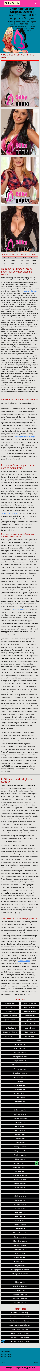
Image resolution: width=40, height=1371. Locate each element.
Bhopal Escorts (30, 1036)
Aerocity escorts (20, 1245)
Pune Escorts (30, 1016)
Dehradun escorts (20, 1077)
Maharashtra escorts (20, 1278)
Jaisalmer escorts (20, 1196)
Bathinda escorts (20, 1225)
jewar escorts (20, 1253)
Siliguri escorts (20, 1139)
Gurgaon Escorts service (9, 513)
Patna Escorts (10, 1036)
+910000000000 (6, 1354)
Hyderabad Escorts (10, 1016)
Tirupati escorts (20, 1151)
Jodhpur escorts (20, 1110)
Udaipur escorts (20, 1155)
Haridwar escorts (20, 1208)
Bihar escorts (20, 1282)
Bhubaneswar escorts (20, 1065)
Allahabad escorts (20, 1048)
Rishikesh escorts (20, 1180)
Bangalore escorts (20, 1061)
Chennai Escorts (30, 1012)
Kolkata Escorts (10, 1012)
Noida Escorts (10, 1007)
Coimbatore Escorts (10, 1032)
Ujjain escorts (20, 1159)
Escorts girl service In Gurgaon (25, 437)
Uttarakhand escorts (20, 1286)
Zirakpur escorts (20, 1302)
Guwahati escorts (20, 1085)
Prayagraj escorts (20, 1257)
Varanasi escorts (20, 1163)
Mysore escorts (20, 1122)
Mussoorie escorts (20, 1118)
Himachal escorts (20, 1290)
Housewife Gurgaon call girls (20, 1313)
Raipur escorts (20, 1130)
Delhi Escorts (10, 1003)
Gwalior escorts (20, 1089)
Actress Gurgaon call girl (20, 1337)
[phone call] (3, 1341)
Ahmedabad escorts (20, 1167)
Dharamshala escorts (20, 1175)
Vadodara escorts (20, 1069)
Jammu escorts (20, 1102)
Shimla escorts (20, 1143)
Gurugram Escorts (30, 1003)
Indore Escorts (30, 1028)
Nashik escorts (20, 1126)
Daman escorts (20, 1200)
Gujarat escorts (20, 1212)
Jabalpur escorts (20, 1094)
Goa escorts (20, 1081)
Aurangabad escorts (20, 1057)
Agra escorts (20, 1040)
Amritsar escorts (20, 1053)
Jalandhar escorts (20, 1106)
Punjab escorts (20, 1266)
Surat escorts (20, 1221)
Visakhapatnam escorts (20, 1298)
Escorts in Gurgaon (30, 291)
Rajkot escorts (20, 1216)
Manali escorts (20, 1171)
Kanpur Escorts (30, 1020)
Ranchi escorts (20, 1134)
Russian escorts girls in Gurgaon (20, 1325)
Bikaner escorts (20, 1192)
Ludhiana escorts (20, 1114)
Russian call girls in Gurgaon (20, 1321)
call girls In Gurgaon (19, 609)
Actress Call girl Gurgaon (20, 1341)
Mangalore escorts (20, 1241)
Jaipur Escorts (10, 1020)
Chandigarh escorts (20, 1073)
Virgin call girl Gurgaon (20, 1329)
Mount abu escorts (20, 1233)
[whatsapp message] (37, 1163)
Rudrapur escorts (20, 1184)
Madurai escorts (20, 1204)
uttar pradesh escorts (20, 1274)
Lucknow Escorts (10, 1024)
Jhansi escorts (20, 1098)
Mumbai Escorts (30, 1007)
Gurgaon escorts (20, 1237)
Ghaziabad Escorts (10, 1028)
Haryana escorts (20, 1261)
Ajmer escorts (20, 1044)
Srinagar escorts (20, 1147)
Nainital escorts (20, 1188)
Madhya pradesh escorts (20, 1270)
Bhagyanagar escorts (20, 1294)
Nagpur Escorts (30, 1024)
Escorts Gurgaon (24, 961)
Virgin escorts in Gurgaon (20, 1333)
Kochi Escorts (30, 1032)
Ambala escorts (20, 1229)
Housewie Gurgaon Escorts (20, 1317)
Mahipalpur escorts (20, 1249)
